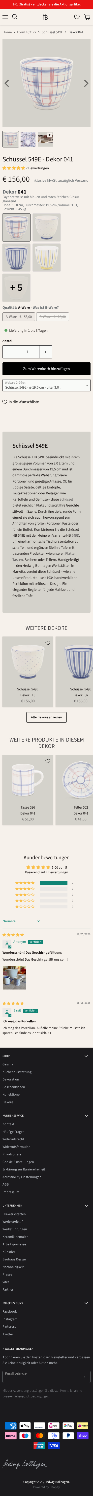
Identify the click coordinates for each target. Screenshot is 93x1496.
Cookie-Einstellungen (18, 1162)
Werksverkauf (12, 1221)
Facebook (9, 1311)
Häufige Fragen (13, 1131)
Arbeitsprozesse (14, 1244)
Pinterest (9, 1326)
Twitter (7, 1334)
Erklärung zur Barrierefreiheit (23, 1169)
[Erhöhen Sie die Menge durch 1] (45, 351)
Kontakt (8, 1124)
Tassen (17, 559)
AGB (5, 1184)
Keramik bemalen (15, 1236)
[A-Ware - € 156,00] (19, 322)
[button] (14, 168)
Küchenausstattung (16, 1072)
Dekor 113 (27, 695)
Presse (7, 1274)
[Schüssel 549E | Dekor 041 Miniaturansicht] (11, 139)
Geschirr (8, 1064)
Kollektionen (12, 1094)
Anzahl (7, 341)
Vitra (5, 1282)
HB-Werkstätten (14, 1214)
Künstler (8, 1252)
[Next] (86, 83)
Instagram (10, 1319)
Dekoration (10, 1079)
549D (75, 535)
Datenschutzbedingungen (31, 1396)
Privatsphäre (11, 1154)
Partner (7, 1289)
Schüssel (66, 499)
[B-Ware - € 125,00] (53, 322)
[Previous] (7, 83)
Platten (70, 553)
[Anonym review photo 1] (14, 978)
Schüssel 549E (52, 32)
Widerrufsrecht (13, 1139)
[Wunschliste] (76, 17)
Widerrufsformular (16, 1146)
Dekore (7, 1102)
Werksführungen (14, 1229)
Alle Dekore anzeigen (46, 717)
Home (7, 32)
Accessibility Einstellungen (21, 1177)
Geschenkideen (13, 1087)
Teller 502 (81, 807)
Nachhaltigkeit (13, 1267)
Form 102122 (26, 32)
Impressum (10, 1192)
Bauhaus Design (14, 1259)
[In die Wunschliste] (48, 643)
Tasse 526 (28, 807)
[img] (13, 935)
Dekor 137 (80, 695)
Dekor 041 (27, 813)
